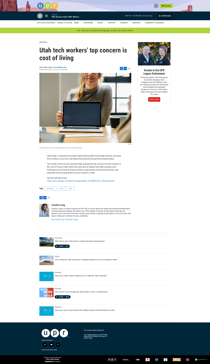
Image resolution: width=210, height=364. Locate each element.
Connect (124, 23)
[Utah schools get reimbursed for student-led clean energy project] (46, 242)
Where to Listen (65, 23)
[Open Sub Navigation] (80, 23)
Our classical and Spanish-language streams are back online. (105, 30)
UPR (61, 188)
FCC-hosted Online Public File (94, 330)
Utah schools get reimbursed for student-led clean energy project (80, 241)
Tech (70, 188)
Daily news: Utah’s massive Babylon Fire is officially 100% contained (81, 276)
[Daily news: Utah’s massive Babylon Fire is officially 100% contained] (46, 276)
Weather (136, 23)
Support (112, 23)
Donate (167, 6)
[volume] (46, 15)
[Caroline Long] (44, 210)
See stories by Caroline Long (64, 219)
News (76, 23)
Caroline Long (61, 67)
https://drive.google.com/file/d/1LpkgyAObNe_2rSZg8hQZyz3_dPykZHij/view (81, 181)
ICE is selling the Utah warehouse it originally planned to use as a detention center (86, 260)
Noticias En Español (46, 23)
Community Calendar (154, 23)
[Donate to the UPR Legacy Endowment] (154, 53)
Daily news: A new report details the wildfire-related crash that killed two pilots (85, 310)
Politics (57, 256)
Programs (88, 23)
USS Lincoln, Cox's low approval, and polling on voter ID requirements (81, 292)
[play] (40, 16)
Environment (58, 238)
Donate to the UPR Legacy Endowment (154, 72)
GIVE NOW (154, 99)
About (100, 23)
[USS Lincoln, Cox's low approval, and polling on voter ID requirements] (46, 292)
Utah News (43, 42)
